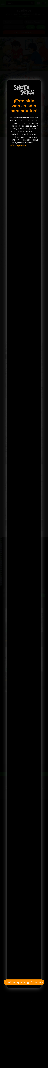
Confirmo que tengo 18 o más (24, 982)
